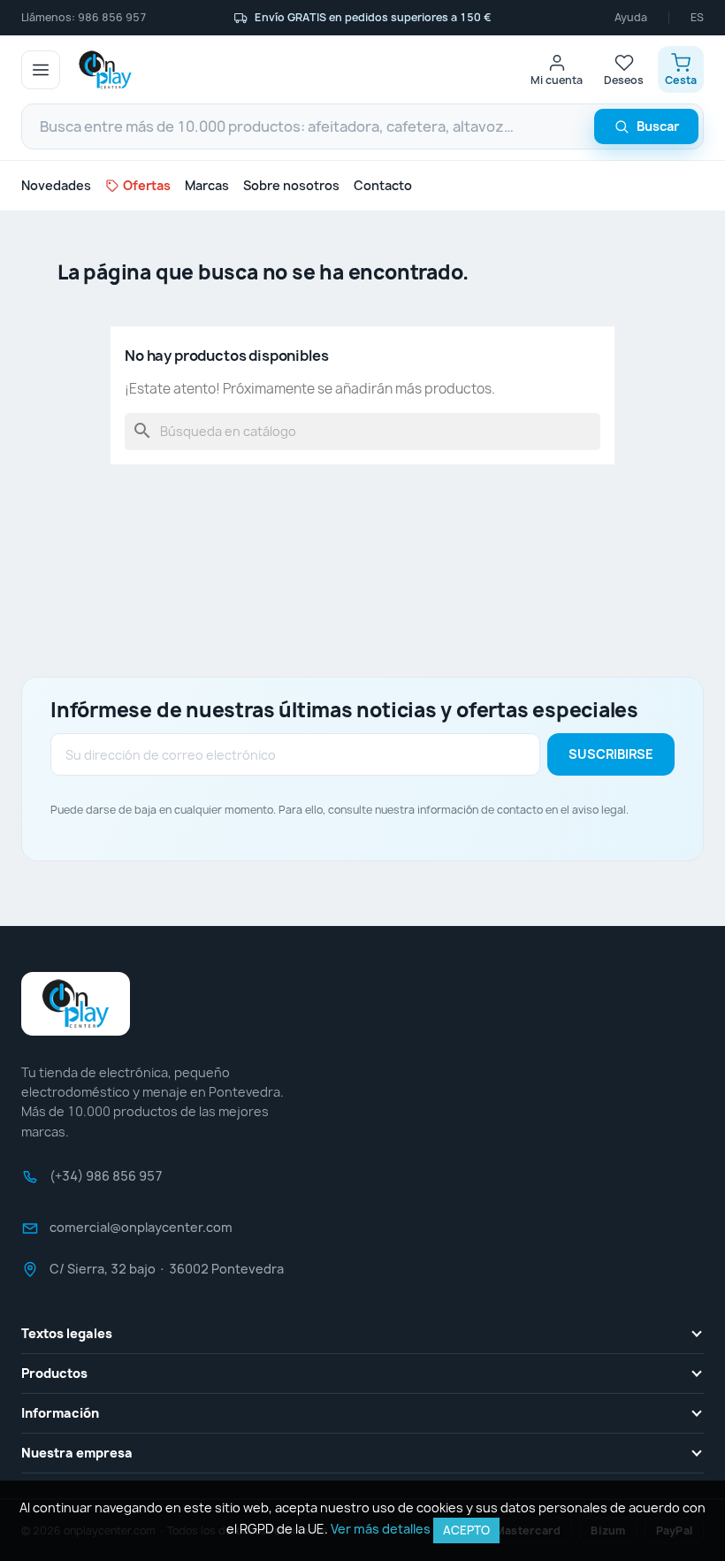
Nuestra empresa (77, 1452)
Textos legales (66, 1333)
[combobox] (362, 126)
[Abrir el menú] (40, 69)
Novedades (56, 185)
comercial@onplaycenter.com (141, 1233)
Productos (54, 1373)
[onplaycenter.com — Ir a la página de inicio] (105, 69)
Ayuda (630, 17)
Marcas (207, 185)
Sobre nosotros (291, 185)
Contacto (383, 185)
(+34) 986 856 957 (106, 1182)
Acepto (466, 1530)
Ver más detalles (381, 1528)
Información (60, 1412)
